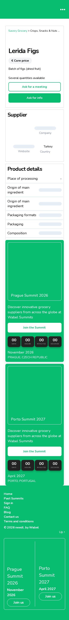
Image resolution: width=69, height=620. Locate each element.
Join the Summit (34, 327)
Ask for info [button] (34, 98)
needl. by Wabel (27, 527)
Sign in (8, 503)
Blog (7, 512)
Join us (18, 602)
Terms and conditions (19, 521)
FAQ (7, 508)
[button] (45, 128)
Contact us (11, 517)
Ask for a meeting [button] (34, 87)
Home (8, 494)
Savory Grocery (17, 31)
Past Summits (14, 498)
